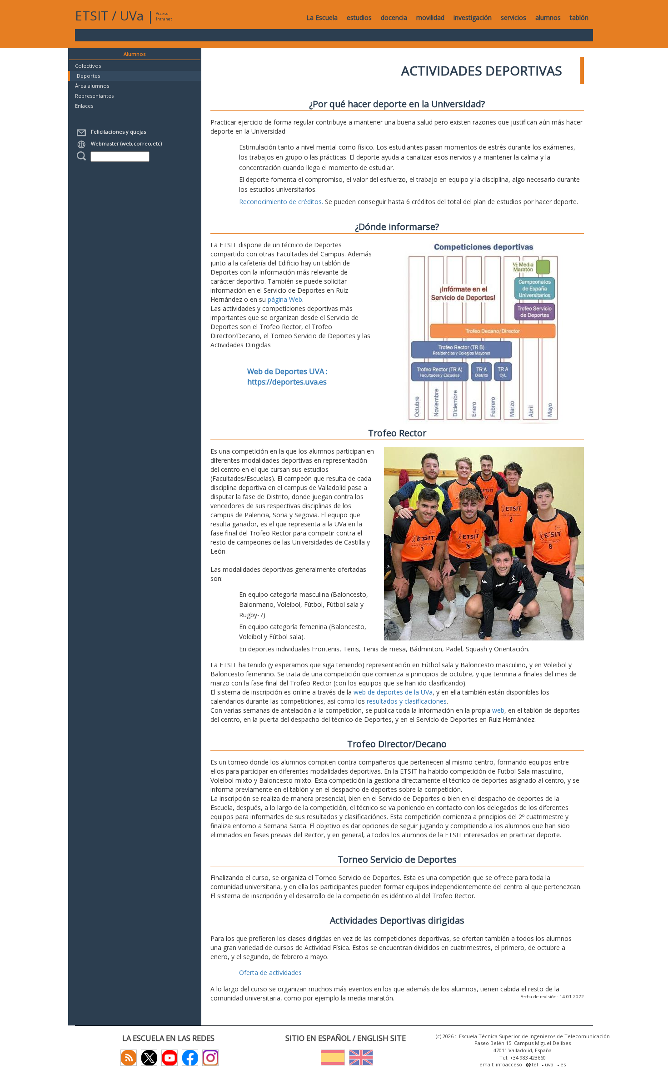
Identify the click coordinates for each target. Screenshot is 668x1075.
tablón (579, 17)
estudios (359, 17)
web (498, 710)
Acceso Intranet (164, 16)
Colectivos (88, 65)
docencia (394, 17)
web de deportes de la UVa (393, 692)
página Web (285, 299)
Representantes (94, 95)
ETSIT (92, 15)
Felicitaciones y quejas (117, 131)
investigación (473, 17)
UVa (132, 15)
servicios (513, 17)
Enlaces (84, 105)
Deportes (88, 75)
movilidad (430, 17)
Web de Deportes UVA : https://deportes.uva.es (287, 376)
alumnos (548, 17)
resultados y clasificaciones (407, 701)
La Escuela (322, 17)
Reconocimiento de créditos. (281, 201)
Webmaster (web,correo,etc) (125, 143)
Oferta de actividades (270, 972)
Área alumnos (92, 85)
